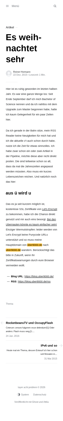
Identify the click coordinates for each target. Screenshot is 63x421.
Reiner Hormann (21, 72)
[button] (54, 6)
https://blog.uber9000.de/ (39, 276)
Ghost (35, 402)
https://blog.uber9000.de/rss (34, 281)
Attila (46, 402)
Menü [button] (15, 6)
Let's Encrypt (49, 209)
